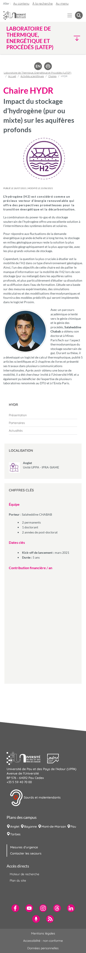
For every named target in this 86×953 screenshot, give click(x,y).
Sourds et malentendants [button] (42, 797)
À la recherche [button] (42, 4)
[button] (74, 38)
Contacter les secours (25, 853)
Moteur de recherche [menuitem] (24, 874)
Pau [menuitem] (73, 827)
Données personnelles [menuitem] (43, 948)
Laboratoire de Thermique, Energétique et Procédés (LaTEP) (37, 72)
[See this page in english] (38, 66)
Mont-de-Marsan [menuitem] (53, 827)
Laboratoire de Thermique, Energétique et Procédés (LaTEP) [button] (29, 38)
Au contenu (21, 4)
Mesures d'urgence (24, 847)
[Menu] (70, 15)
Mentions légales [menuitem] (43, 933)
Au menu (62, 4)
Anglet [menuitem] (14, 827)
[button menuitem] (79, 15)
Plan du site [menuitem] (18, 880)
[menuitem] (43, 415)
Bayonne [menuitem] (30, 827)
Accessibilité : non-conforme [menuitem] (43, 941)
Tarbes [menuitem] (15, 834)
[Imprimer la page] (48, 66)
